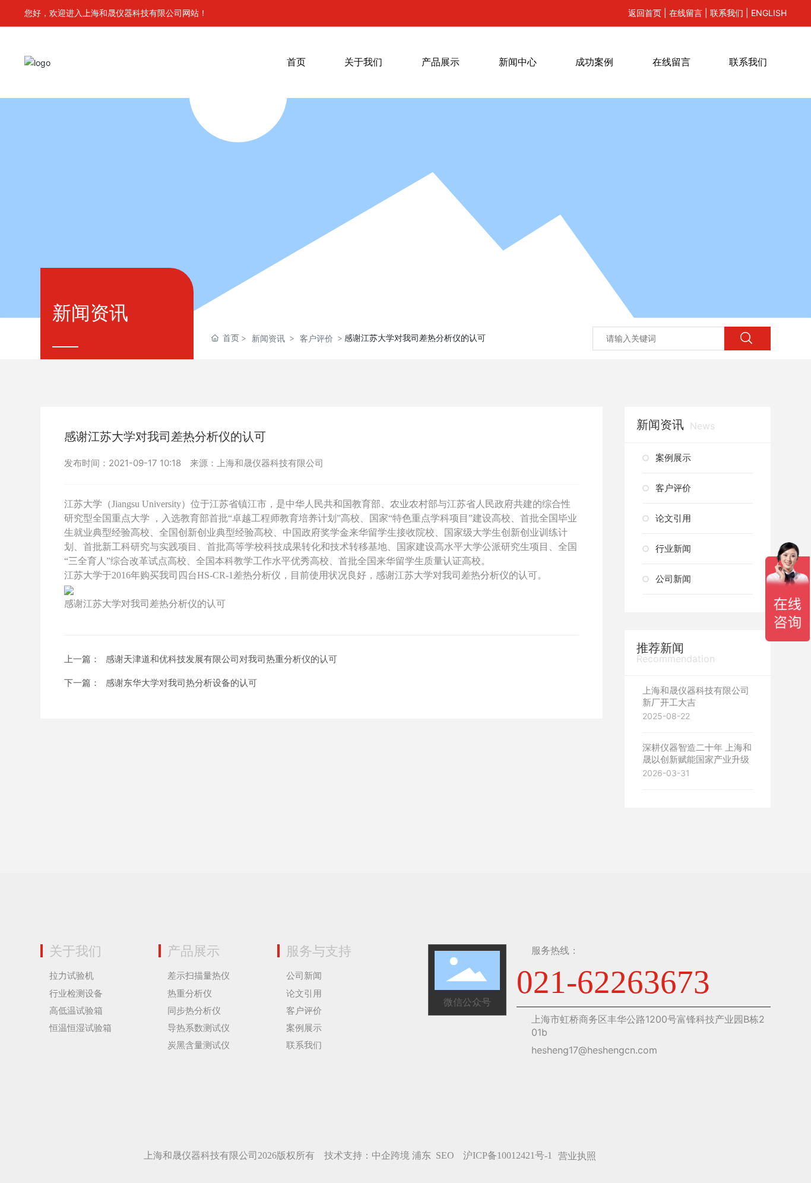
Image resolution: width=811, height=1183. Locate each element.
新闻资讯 (268, 338)
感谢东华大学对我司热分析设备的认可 (181, 682)
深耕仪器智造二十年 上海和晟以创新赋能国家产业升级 (697, 753)
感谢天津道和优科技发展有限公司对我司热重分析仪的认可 (221, 659)
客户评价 (316, 338)
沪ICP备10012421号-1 (507, 1155)
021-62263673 (613, 982)
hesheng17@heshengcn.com (594, 1050)
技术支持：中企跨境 (367, 1155)
